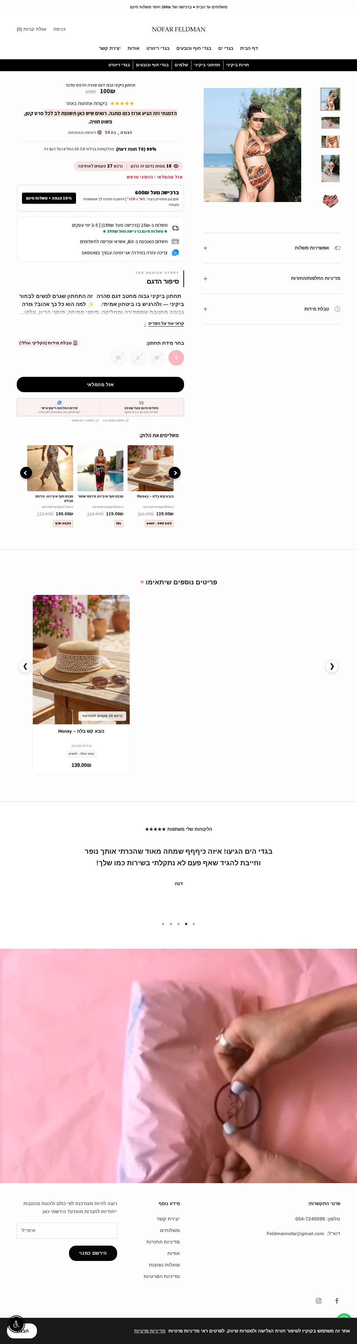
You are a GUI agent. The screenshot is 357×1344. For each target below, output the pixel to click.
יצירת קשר (110, 48)
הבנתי (22, 1331)
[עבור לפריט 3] (330, 142)
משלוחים (170, 1230)
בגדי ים (225, 48)
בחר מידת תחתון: (165, 343)
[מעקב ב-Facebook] (336, 1300)
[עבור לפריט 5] (330, 200)
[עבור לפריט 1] (330, 99)
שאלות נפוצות (164, 1265)
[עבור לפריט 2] (330, 123)
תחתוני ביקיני (207, 64)
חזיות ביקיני (237, 64)
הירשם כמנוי (93, 1253)
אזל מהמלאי (100, 384)
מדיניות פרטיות (149, 1331)
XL (118, 357)
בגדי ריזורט (157, 48)
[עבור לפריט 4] (330, 168)
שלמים (181, 64)
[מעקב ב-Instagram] (318, 1300)
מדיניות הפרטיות (162, 1276)
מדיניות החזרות (163, 1242)
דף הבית (249, 48)
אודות (133, 48)
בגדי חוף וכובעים (193, 48)
